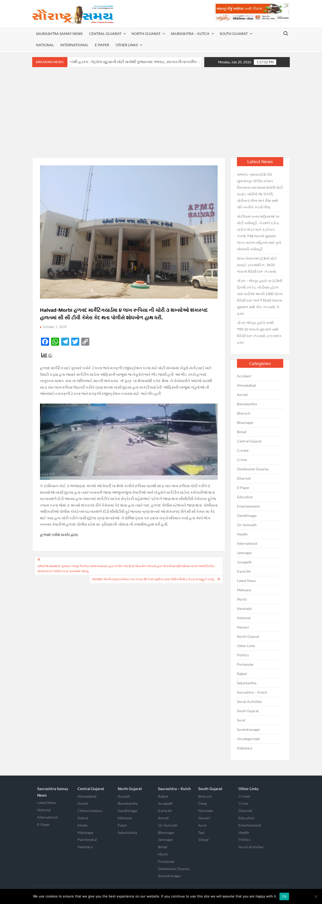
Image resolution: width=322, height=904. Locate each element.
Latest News (246, 580)
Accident (244, 376)
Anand (82, 803)
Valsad (203, 839)
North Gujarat (146, 33)
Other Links (127, 45)
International (74, 45)
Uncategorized (248, 739)
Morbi (242, 599)
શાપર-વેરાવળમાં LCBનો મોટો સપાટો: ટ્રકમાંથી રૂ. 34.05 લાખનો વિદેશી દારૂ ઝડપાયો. (257, 265)
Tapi (201, 832)
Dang (202, 803)
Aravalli (124, 796)
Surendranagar (248, 729)
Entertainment (248, 506)
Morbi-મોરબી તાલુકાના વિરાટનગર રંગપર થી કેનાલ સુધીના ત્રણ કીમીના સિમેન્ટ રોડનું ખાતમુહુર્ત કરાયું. (153, 579)
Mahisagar (85, 832)
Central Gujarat (105, 33)
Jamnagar (244, 553)
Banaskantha (247, 404)
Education (245, 497)
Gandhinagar (247, 515)
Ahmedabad (246, 385)
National (45, 45)
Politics (243, 655)
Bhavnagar (245, 422)
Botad (241, 432)
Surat (241, 720)
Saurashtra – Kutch (190, 33)
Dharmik (244, 478)
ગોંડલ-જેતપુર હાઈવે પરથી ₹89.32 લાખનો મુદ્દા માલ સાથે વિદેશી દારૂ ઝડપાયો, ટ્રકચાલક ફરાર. (259, 332)
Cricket (243, 450)
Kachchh (244, 571)
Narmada (244, 608)
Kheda (82, 825)
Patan (122, 825)
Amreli (242, 394)
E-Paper (102, 45)
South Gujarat (234, 33)
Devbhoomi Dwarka (252, 469)
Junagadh (244, 562)
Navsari (243, 627)
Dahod (82, 818)
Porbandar (245, 664)
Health (242, 534)
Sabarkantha (246, 683)
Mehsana (244, 590)
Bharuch (243, 413)
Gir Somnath (247, 525)
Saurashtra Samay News (59, 33)
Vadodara (244, 748)
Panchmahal (87, 839)
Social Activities (249, 701)
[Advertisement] (161, 112)
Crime (242, 460)
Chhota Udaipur (90, 810)
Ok (284, 896)
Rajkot (242, 673)
